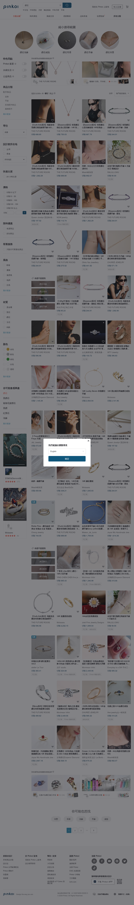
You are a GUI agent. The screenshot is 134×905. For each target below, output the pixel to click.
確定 (67, 458)
